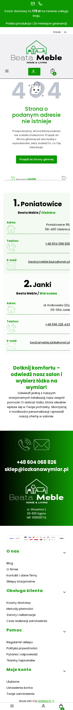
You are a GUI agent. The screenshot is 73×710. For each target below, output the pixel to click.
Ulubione (12, 681)
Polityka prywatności (21, 648)
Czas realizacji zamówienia (26, 621)
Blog (9, 563)
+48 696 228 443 (57, 324)
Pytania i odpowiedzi (22, 654)
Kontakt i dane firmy (21, 575)
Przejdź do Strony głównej (36, 159)
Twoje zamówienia (20, 694)
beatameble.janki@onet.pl (50, 342)
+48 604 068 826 (57, 243)
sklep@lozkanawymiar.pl (37, 469)
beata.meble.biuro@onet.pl (49, 261)
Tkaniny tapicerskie (20, 660)
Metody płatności (19, 609)
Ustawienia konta (19, 688)
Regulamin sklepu (19, 642)
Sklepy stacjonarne (20, 581)
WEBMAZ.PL (44, 701)
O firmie (12, 569)
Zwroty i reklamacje (21, 615)
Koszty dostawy (18, 603)
